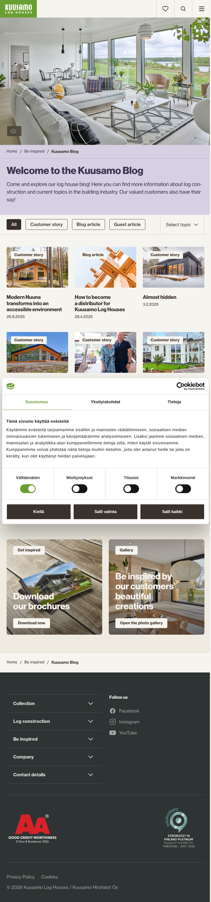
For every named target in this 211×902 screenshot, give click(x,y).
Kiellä (38, 511)
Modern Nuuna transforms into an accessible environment (34, 303)
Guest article (127, 224)
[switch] (79, 488)
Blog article (88, 224)
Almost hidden (159, 297)
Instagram (129, 722)
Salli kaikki (172, 511)
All (13, 224)
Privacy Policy (21, 877)
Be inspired (34, 151)
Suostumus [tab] (36, 402)
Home (12, 151)
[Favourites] (165, 8)
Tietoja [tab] (174, 402)
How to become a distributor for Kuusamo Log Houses (100, 303)
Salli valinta (105, 511)
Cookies (49, 877)
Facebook (129, 711)
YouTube (128, 733)
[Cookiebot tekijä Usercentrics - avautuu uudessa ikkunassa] (181, 386)
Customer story (46, 224)
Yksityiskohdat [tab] (105, 402)
